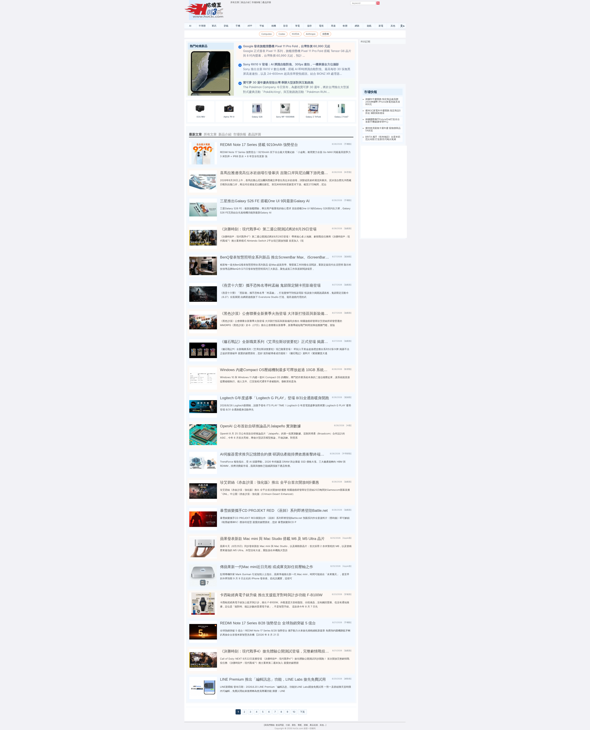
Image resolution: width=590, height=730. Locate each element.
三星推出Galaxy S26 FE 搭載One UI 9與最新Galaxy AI (265, 201)
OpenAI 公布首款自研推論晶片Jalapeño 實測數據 (260, 426)
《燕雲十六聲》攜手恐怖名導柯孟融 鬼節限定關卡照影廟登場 (270, 285)
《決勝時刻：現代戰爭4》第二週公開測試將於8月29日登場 (268, 229)
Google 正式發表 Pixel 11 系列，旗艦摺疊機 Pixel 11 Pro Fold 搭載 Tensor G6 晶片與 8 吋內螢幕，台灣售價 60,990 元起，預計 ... (297, 50)
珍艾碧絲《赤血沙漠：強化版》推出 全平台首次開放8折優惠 (269, 482)
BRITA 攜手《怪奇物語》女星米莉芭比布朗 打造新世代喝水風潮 (382, 138)
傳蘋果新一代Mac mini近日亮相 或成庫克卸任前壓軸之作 (266, 567)
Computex (266, 34)
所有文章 (234, 2)
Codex (282, 34)
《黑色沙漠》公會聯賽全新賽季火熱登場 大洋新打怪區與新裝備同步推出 (275, 313)
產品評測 (266, 2)
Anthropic (311, 34)
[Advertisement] (305, 12)
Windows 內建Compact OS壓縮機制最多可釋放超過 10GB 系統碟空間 (274, 370)
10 (294, 711)
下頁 (302, 711)
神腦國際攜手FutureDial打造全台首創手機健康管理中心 (382, 120)
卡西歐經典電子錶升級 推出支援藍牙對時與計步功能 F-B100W (271, 595)
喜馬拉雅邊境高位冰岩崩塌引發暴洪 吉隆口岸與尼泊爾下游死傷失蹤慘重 (274, 173)
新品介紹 (245, 2)
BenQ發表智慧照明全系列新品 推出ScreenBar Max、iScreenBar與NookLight (275, 257)
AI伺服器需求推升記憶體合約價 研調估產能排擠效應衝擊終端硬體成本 (273, 454)
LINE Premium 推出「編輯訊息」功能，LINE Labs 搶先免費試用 (273, 679)
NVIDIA (295, 34)
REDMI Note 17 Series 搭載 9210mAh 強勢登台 (259, 145)
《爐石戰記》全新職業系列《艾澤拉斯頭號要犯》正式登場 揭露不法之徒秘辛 (275, 342)
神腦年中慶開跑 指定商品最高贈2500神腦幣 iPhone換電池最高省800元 (382, 102)
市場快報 (256, 2)
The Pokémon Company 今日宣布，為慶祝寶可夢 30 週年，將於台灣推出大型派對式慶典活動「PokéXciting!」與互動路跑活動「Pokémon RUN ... (296, 87)
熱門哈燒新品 (198, 46)
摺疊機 (325, 34)
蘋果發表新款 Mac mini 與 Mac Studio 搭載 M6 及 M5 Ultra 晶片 (272, 539)
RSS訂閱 (365, 41)
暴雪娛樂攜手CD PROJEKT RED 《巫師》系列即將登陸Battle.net (274, 510)
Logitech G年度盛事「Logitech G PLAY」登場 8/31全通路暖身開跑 (274, 398)
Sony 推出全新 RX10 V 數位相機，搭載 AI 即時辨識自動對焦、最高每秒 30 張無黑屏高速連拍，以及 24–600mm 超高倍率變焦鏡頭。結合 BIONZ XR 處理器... (296, 69)
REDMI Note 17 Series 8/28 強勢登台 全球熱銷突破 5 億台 (268, 623)
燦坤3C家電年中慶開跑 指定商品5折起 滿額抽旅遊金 (383, 112)
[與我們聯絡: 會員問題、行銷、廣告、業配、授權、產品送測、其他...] (295, 725)
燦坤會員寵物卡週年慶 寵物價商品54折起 (383, 129)
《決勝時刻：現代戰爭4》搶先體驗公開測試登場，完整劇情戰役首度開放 (275, 651)
